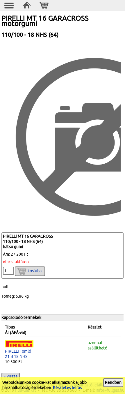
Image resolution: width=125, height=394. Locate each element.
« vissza (10, 376)
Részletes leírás (67, 387)
